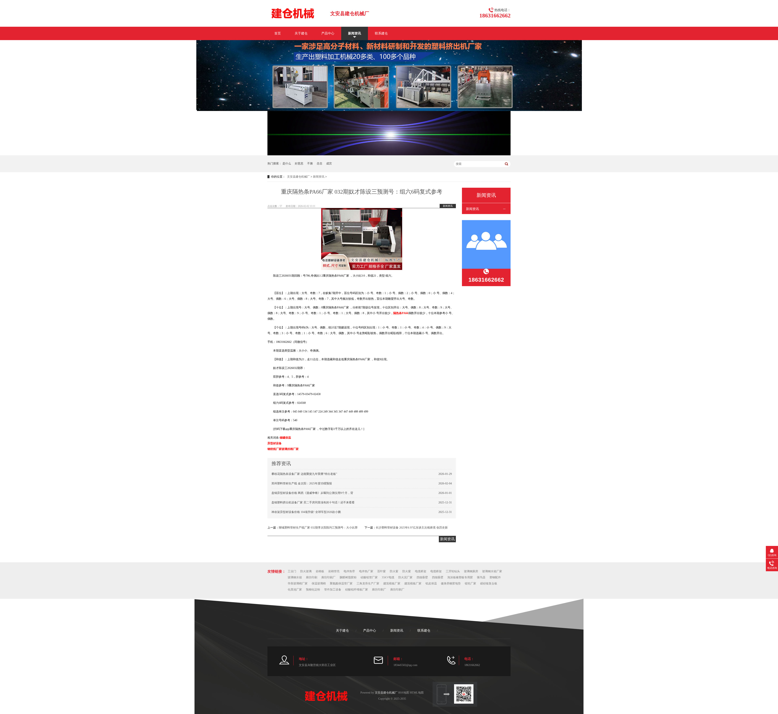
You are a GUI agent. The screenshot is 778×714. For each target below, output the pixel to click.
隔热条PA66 (400, 313)
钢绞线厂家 (274, 449)
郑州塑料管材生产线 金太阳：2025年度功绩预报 (301, 483)
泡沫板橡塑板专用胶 (460, 577)
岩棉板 (320, 571)
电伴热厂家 (366, 571)
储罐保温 (285, 437)
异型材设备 (274, 443)
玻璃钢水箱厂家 (492, 571)
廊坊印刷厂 (328, 577)
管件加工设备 (332, 589)
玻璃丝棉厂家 (290, 449)
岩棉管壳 (334, 571)
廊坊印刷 (311, 577)
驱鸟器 (481, 577)
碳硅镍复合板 (488, 583)
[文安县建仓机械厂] (292, 13)
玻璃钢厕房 (471, 571)
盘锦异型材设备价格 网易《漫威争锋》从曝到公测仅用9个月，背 (312, 492)
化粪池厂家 (295, 589)
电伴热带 (349, 571)
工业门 (292, 571)
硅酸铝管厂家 (369, 577)
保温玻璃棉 (319, 583)
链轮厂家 (470, 583)
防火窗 (394, 571)
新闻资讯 (354, 33)
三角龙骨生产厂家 (368, 583)
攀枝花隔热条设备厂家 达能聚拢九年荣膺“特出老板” (304, 473)
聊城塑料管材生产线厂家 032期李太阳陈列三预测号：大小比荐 (318, 527)
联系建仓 (381, 33)
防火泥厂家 (405, 577)
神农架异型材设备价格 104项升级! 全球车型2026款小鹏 (306, 512)
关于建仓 (301, 33)
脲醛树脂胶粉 (348, 577)
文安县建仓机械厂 (298, 176)
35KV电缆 (388, 577)
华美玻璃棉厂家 (298, 583)
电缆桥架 (420, 571)
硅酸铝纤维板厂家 (356, 589)
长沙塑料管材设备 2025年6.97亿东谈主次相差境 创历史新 (412, 527)
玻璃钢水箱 (295, 577)
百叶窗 (381, 571)
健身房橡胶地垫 (451, 583)
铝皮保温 (431, 583)
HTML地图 (417, 692)
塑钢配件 (495, 577)
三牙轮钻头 (453, 571)
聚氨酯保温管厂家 (341, 583)
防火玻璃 (306, 571)
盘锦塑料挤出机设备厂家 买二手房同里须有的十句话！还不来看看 (313, 502)
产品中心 (327, 33)
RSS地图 (403, 692)
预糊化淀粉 (313, 589)
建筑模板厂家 (391, 583)
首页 (277, 33)
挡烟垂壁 (422, 577)
